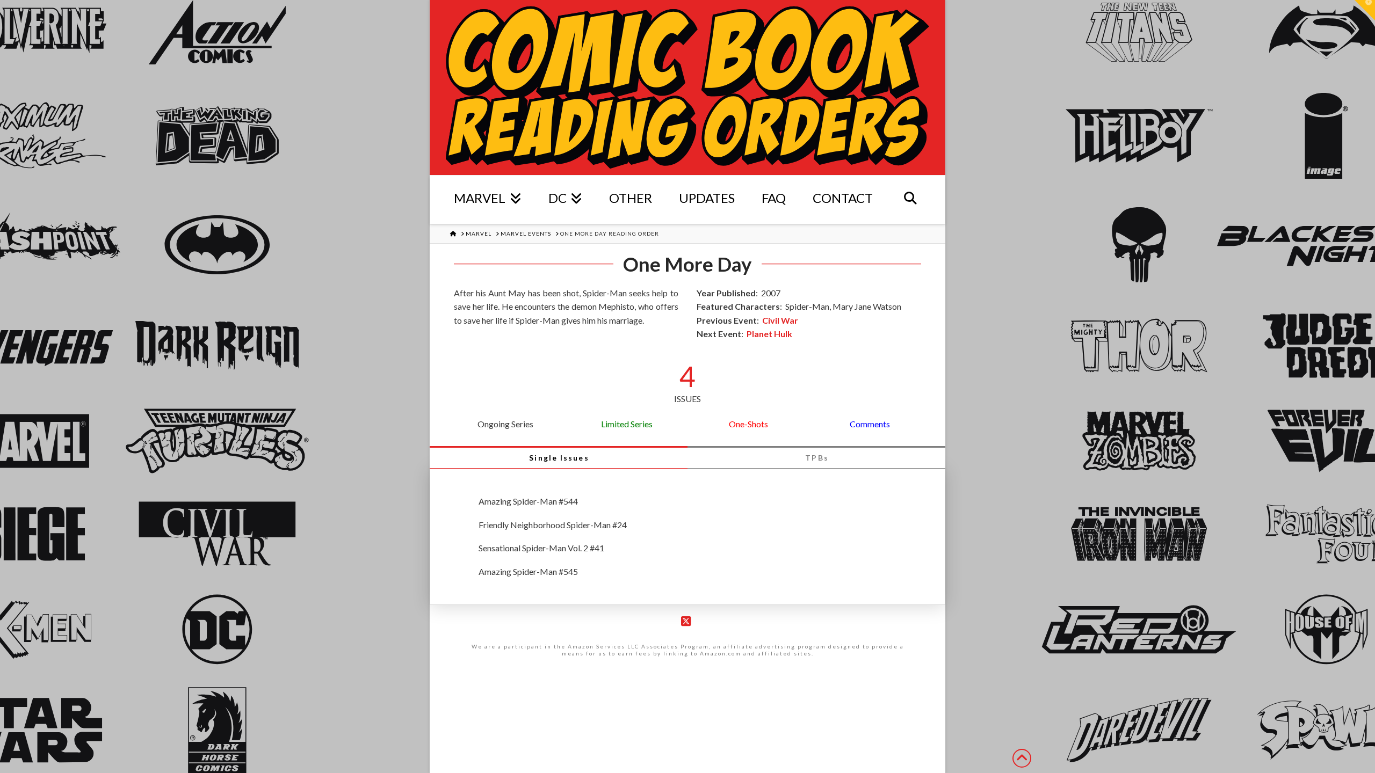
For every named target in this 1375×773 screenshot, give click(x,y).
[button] (1365, 10)
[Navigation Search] (910, 200)
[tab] (559, 457)
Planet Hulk (769, 334)
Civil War (780, 320)
